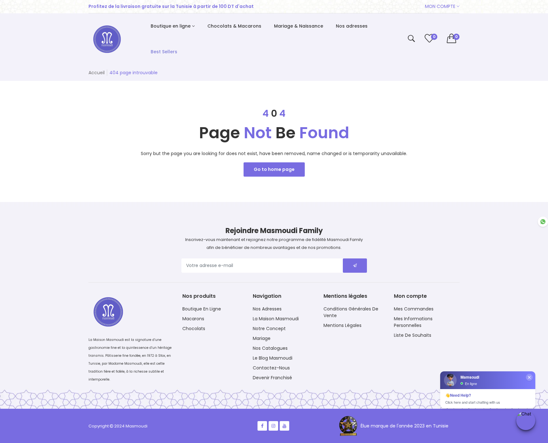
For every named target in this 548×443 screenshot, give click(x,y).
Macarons (193, 319)
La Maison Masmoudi (276, 319)
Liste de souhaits (412, 335)
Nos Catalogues (270, 348)
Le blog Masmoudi (272, 358)
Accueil (96, 72)
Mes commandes (414, 309)
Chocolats (193, 328)
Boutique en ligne (201, 309)
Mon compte (441, 6)
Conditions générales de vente (350, 312)
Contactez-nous (271, 368)
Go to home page (274, 169)
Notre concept (269, 328)
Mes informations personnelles (413, 322)
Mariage (262, 338)
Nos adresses (267, 309)
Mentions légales (342, 325)
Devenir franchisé (272, 378)
